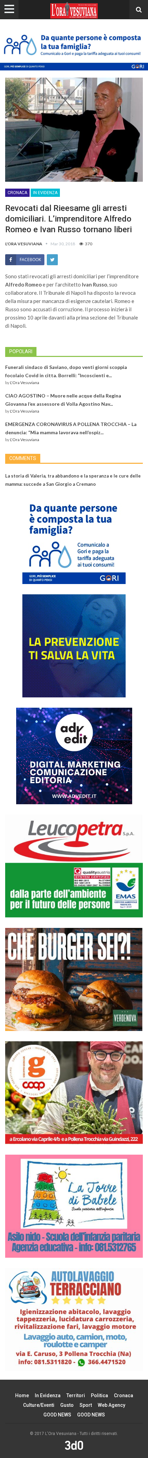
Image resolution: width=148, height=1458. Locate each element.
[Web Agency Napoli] (74, 1445)
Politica (99, 1395)
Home (22, 1395)
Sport (86, 1405)
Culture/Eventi (38, 1405)
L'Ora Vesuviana (24, 382)
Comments (22, 458)
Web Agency (111, 1405)
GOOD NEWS (57, 1414)
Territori (75, 1395)
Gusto (67, 1405)
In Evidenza (45, 192)
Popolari (20, 351)
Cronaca (17, 192)
